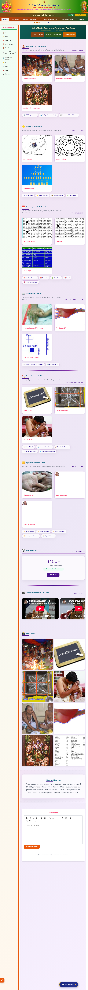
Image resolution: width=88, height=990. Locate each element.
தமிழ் (71, 15)
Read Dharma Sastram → (74, 299)
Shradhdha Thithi (29, 451)
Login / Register (80, 15)
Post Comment (31, 847)
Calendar (44, 278)
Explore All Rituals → (75, 382)
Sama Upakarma (59, 531)
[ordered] (41, 818)
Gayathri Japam (48, 536)
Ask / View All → (78, 551)
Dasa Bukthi (71, 195)
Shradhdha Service (62, 447)
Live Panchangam (29, 278)
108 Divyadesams (29, 115)
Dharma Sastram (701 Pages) (33, 364)
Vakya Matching (57, 195)
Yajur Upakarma (43, 531)
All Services (28, 195)
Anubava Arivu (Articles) (68, 115)
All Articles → (78, 50)
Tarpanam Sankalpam (47, 451)
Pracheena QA (52, 364)
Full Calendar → (78, 213)
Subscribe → (79, 593)
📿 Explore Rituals (37, 34)
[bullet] (44, 818)
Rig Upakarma (28, 531)
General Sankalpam (44, 447)
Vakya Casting (42, 195)
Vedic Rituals (28, 447)
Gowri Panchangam (30, 282)
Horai (67, 278)
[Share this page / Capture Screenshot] (2, 980)
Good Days (56, 278)
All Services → (78, 130)
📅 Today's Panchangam (53, 34)
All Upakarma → (78, 467)
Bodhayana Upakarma (31, 536)
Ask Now (53, 575)
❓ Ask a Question (69, 34)
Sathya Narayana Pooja (48, 115)
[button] (53, 818)
